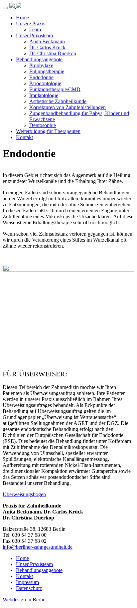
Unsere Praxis (30, 23)
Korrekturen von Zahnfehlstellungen (67, 107)
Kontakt (24, 137)
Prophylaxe (41, 65)
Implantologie (43, 95)
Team (35, 29)
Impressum (27, 582)
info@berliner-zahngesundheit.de (37, 547)
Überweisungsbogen (24, 494)
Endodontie (41, 77)
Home (22, 17)
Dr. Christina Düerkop (52, 53)
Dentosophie (42, 125)
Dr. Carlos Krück (47, 47)
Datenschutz (29, 588)
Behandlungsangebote (39, 59)
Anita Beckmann (47, 41)
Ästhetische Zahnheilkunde (57, 101)
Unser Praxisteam (34, 35)
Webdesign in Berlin (24, 599)
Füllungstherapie (46, 71)
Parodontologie (45, 83)
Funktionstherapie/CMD (54, 89)
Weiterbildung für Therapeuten (48, 131)
